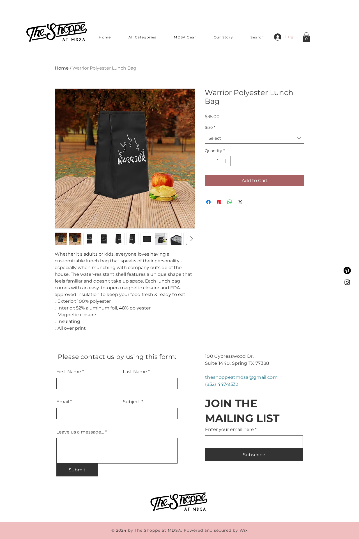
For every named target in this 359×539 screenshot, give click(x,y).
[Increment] (226, 161)
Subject (131, 402)
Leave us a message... (80, 432)
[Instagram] (347, 282)
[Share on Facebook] (208, 202)
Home (62, 68)
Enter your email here (229, 429)
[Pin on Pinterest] (219, 202)
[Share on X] (240, 202)
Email (62, 402)
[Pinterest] (347, 270)
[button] (142, 37)
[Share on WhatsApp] (229, 202)
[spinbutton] (218, 161)
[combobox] (254, 138)
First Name (68, 372)
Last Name (135, 372)
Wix (244, 530)
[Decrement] (209, 161)
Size (210, 127)
